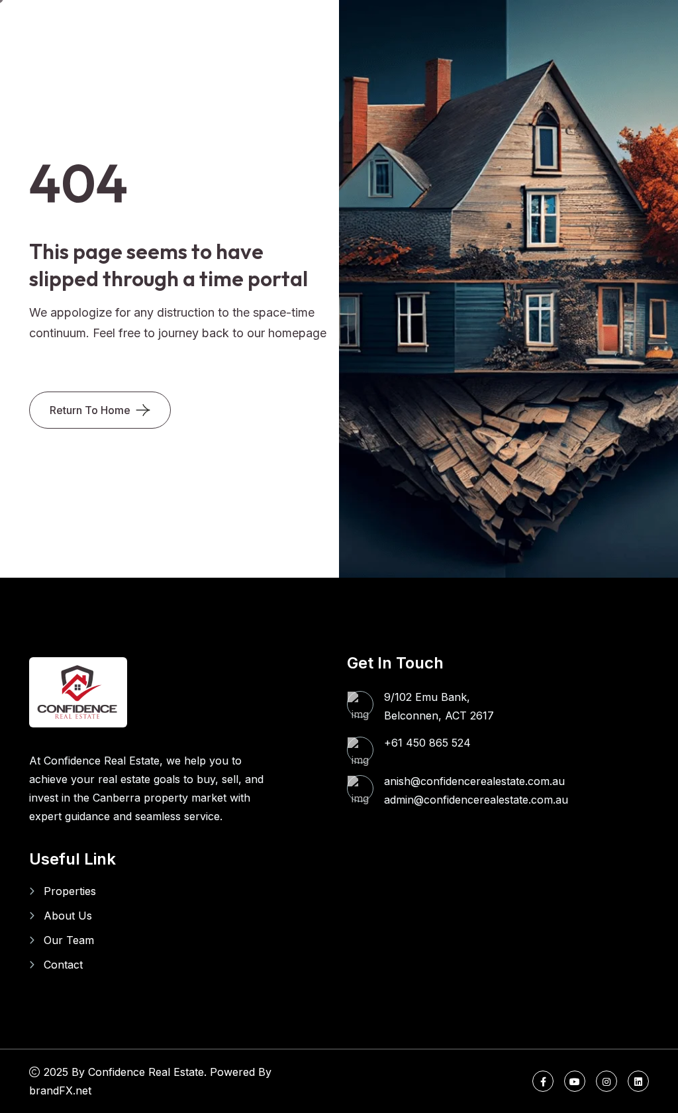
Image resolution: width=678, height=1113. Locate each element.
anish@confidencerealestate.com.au (474, 781)
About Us (68, 915)
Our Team (69, 940)
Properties (70, 891)
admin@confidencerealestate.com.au (476, 799)
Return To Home (90, 410)
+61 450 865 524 (427, 742)
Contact (63, 964)
